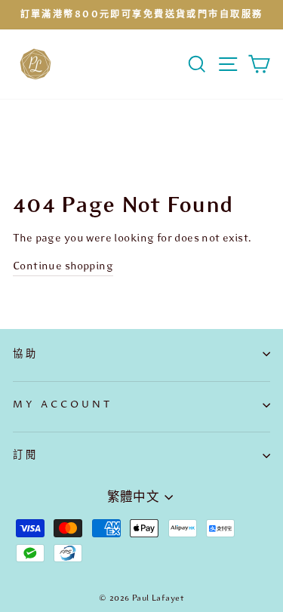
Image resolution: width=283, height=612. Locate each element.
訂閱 (25, 455)
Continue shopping (63, 265)
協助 (25, 354)
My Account (62, 404)
